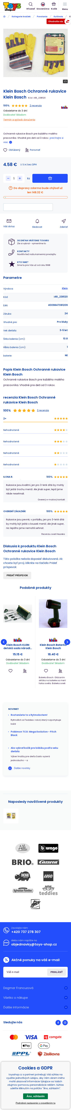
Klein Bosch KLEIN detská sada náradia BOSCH (17, 646)
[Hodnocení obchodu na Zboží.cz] (59, 22)
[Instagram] (65, 1022)
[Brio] (23, 862)
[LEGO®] (48, 876)
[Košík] (54, 6)
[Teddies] (48, 890)
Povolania (42, 16)
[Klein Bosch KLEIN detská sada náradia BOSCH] (17, 613)
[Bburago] (48, 848)
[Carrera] (48, 862)
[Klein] (64, 113)
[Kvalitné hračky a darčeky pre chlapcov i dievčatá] (4, 16)
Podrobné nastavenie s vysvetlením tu (35, 1103)
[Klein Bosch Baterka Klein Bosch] (53, 613)
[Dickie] (23, 876)
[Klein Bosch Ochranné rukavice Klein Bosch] (10, 815)
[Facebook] (58, 1022)
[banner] (14, 6)
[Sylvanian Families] (23, 890)
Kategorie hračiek (21, 16)
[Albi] (23, 848)
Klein (65, 288)
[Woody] (35, 904)
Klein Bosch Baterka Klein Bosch (53, 646)
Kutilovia (58, 16)
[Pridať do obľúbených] (10, 671)
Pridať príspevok (17, 575)
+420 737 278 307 (26, 932)
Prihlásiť (57, 972)
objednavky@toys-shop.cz (34, 944)
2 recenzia (36, 105)
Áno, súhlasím (36, 1096)
